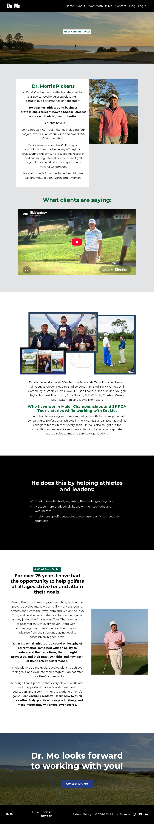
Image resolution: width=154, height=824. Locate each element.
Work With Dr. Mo (100, 6)
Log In (142, 6)
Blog (132, 6)
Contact (120, 6)
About (81, 6)
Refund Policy (82, 814)
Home (70, 6)
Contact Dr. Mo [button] (77, 783)
